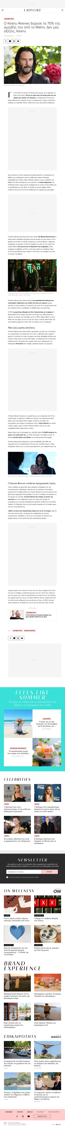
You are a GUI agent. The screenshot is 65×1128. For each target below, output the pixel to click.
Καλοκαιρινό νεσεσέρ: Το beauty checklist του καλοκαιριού (47, 994)
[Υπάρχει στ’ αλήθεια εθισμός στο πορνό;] (47, 904)
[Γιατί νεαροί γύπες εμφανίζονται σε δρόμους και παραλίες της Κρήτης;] (47, 1050)
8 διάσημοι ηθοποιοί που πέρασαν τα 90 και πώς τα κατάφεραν (45, 840)
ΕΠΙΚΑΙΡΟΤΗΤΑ (20, 1037)
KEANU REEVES (29, 630)
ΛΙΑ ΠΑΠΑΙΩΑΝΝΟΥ (9, 35)
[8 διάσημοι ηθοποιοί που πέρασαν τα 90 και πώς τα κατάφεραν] (47, 825)
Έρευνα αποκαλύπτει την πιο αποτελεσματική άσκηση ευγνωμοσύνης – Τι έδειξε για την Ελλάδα (16, 951)
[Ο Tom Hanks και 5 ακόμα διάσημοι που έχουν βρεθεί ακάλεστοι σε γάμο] (17, 615)
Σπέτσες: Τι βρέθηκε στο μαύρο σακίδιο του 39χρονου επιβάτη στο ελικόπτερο (17, 1094)
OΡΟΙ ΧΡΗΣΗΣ (40, 1112)
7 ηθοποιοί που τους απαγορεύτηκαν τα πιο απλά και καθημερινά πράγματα (17, 809)
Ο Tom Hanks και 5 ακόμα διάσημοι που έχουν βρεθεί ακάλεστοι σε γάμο (39, 616)
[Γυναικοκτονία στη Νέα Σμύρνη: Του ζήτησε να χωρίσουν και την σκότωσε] (17, 1050)
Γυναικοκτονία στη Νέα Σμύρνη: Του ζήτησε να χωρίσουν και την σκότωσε (17, 1063)
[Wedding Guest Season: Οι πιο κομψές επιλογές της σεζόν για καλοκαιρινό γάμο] (17, 982)
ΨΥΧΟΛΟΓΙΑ (39, 915)
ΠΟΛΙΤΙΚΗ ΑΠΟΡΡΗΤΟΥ (53, 1112)
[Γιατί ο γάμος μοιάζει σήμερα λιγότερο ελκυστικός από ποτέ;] (17, 904)
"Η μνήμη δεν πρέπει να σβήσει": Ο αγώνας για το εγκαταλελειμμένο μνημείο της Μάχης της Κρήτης (47, 1095)
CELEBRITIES (9, 19)
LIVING (7, 915)
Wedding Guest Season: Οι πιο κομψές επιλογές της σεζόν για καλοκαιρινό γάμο (17, 995)
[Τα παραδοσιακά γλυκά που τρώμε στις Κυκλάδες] (46, 752)
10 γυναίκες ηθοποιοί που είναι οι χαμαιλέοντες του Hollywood (17, 839)
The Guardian (27, 494)
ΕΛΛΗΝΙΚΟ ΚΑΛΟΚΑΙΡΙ (18, 748)
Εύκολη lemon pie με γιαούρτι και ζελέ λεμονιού (46, 949)
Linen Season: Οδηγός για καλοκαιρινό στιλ (45, 1023)
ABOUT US (29, 1112)
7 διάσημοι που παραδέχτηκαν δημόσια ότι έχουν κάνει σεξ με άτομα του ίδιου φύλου (47, 809)
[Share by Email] (18, 41)
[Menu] (2, 10)
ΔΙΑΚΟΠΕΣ (46, 719)
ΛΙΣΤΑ (7, 804)
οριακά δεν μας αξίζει (46, 190)
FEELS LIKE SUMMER (32, 695)
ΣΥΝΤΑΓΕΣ (38, 945)
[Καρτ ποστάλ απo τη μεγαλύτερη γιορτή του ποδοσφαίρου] (17, 1011)
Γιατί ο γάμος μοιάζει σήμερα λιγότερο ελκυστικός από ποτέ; (17, 919)
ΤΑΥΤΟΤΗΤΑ (20, 1112)
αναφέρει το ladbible (15, 249)
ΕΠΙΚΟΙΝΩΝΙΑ (9, 1112)
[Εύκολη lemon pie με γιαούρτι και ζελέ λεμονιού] (47, 934)
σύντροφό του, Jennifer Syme (31, 432)
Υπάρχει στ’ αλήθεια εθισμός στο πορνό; (46, 919)
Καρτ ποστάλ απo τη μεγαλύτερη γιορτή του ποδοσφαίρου (13, 1024)
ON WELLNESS (19, 891)
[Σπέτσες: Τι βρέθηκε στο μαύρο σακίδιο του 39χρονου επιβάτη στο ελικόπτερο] (17, 1081)
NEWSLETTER (42, 1116)
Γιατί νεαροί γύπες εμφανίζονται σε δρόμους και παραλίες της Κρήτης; (47, 1063)
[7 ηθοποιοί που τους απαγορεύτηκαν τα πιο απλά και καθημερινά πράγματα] (17, 793)
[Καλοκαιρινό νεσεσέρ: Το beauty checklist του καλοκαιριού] (47, 982)
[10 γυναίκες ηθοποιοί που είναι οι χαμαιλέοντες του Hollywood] (17, 825)
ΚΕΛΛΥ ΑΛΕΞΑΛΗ (47, 728)
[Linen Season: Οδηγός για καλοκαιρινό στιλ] (47, 1011)
